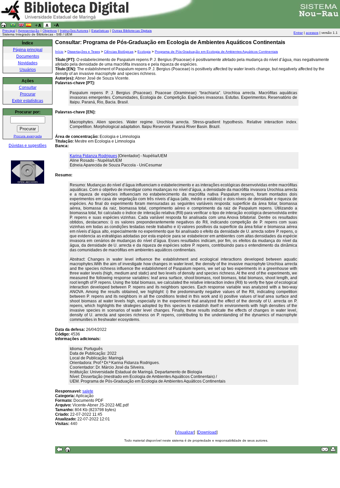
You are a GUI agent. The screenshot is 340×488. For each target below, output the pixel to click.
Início (59, 51)
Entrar (298, 32)
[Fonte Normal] (47, 26)
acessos (312, 32)
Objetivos (49, 30)
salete (87, 391)
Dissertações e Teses (83, 51)
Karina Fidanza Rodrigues (93, 155)
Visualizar (185, 432)
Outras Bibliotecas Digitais (132, 30)
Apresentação (29, 30)
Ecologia (144, 51)
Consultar (28, 87)
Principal (8, 30)
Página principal (27, 49)
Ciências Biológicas (118, 51)
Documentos (27, 56)
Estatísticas (100, 30)
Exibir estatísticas (27, 100)
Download (207, 432)
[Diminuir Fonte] (56, 26)
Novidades (28, 63)
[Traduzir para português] (13, 26)
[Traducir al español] (28, 26)
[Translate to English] (21, 26)
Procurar (28, 94)
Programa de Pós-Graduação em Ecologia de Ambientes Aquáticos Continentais (216, 51)
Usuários (28, 69)
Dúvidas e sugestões (27, 145)
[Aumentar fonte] (38, 26)
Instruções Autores (74, 30)
